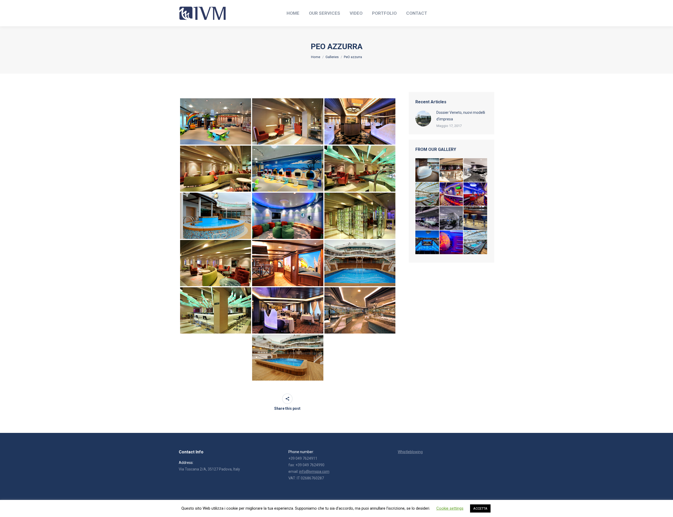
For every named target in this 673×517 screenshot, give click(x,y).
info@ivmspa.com (314, 471)
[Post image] (423, 118)
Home (315, 57)
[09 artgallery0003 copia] (427, 243)
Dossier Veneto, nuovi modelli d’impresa (460, 115)
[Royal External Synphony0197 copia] (475, 194)
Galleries (332, 57)
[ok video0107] (475, 218)
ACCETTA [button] (480, 508)
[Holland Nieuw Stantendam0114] (452, 170)
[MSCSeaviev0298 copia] (427, 218)
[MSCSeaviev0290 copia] (452, 218)
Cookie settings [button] (449, 508)
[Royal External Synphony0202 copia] (452, 243)
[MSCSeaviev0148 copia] (475, 170)
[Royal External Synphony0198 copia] (452, 194)
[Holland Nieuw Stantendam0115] (427, 170)
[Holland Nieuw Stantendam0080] (475, 243)
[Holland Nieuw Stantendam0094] (427, 194)
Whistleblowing (410, 452)
